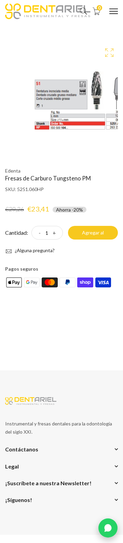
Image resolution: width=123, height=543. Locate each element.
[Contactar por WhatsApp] (108, 528)
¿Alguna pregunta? (34, 250)
